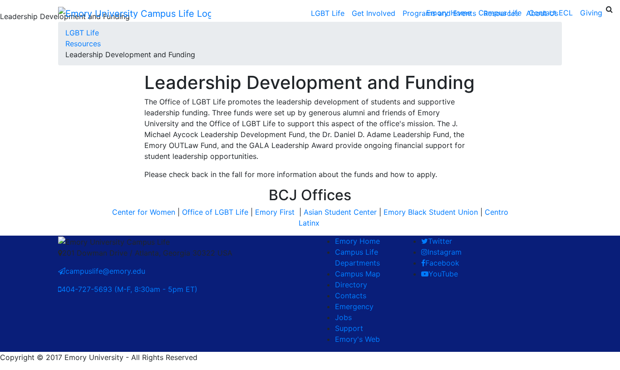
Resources (501, 13)
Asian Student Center (340, 212)
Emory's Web (357, 339)
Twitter (440, 241)
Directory (351, 284)
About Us (542, 13)
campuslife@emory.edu (105, 271)
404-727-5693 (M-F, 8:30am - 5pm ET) (129, 289)
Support (349, 328)
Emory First (276, 212)
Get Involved (373, 13)
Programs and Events (439, 13)
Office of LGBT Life (215, 212)
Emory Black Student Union (431, 212)
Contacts (350, 295)
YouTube (443, 273)
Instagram (445, 252)
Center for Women (143, 212)
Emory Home (357, 241)
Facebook (442, 262)
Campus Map (357, 273)
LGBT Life (327, 13)
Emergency (354, 306)
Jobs (343, 317)
